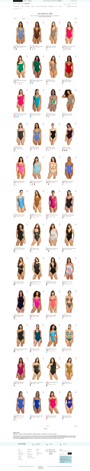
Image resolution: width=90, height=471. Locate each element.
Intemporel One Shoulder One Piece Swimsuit (52, 382)
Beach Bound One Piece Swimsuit (19, 181)
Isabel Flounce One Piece (66, 147)
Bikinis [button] (22, 6)
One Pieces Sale (21, 8)
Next (72, 49)
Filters (15, 18)
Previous (62, 49)
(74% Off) (37, 316)
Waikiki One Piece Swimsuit (34, 315)
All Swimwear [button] (16, 6)
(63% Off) (38, 182)
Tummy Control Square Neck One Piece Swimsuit (20, 80)
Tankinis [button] (33, 6)
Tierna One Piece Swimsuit (50, 147)
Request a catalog (29, 456)
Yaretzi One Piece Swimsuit (34, 147)
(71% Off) (37, 417)
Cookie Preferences (69, 466)
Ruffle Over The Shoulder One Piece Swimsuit (52, 215)
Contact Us (19, 456)
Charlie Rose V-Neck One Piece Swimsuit (68, 248)
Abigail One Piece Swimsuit (66, 80)
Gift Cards (28, 453)
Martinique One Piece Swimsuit (51, 46)
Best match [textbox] (23, 18)
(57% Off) (37, 47)
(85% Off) (21, 350)
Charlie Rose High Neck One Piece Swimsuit (35, 282)
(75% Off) (69, 316)
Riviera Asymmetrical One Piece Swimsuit (67, 282)
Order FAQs (19, 457)
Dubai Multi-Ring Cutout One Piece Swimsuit (35, 215)
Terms (48, 466)
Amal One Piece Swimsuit (66, 315)
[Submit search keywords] (70, 3)
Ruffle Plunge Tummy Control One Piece (68, 46)
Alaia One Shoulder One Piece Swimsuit (36, 382)
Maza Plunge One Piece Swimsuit (67, 181)
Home (14, 8)
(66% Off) (53, 115)
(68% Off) (53, 182)
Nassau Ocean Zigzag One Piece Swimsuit (51, 349)
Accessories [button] (51, 6)
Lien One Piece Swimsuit (18, 147)
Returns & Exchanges (21, 453)
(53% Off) (21, 47)
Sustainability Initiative (39, 453)
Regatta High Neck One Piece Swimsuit (36, 80)
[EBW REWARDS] (65, 457)
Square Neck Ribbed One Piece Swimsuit (19, 416)
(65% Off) (70, 249)
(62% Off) (69, 115)
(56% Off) (21, 82)
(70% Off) (69, 216)
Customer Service (20, 454)
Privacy (50, 466)
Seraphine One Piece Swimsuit (51, 315)
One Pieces (16, 8)
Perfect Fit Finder (29, 451)
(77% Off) (37, 383)
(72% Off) (37, 81)
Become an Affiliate (29, 454)
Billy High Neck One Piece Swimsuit (52, 248)
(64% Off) (69, 81)
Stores (60, 6)
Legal (53, 466)
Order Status (19, 451)
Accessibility (56, 466)
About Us (38, 451)
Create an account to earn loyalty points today (65, 460)
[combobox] (67, 4)
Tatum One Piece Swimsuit (50, 80)
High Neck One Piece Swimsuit (19, 315)
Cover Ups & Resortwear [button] (41, 6)
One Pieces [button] (27, 6)
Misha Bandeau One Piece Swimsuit (52, 181)
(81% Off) (69, 350)
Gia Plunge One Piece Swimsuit (19, 382)
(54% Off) (53, 47)
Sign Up (69, 453)
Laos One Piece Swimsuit (66, 382)
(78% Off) (21, 316)
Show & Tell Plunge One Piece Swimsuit (20, 46)
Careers (37, 454)
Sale (56, 6)
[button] (75, 0)
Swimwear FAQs (20, 459)
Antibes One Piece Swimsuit (34, 248)
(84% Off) (53, 249)
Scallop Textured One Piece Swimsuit (36, 181)
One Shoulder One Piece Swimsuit (19, 248)
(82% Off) (37, 350)
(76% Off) (21, 383)
